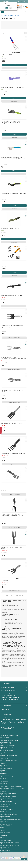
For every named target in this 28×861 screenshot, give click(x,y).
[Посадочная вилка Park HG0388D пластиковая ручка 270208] (14, 569)
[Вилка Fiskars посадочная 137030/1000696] (13, 286)
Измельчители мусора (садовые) (9, 753)
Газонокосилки (5, 737)
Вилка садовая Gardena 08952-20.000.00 (11, 483)
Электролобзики (5, 843)
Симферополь (10, 693)
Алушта (15, 695)
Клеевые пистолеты (6, 832)
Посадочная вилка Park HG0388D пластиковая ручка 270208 (13, 579)
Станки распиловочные (7, 799)
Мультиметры (4, 770)
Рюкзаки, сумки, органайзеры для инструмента (13, 788)
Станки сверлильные (6, 801)
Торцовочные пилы (6, 840)
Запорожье (13, 701)
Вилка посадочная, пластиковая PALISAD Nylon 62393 (14, 194)
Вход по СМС (17, 7)
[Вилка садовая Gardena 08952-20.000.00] (13, 474)
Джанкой (16, 697)
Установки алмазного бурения (9, 814)
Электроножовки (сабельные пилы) (10, 842)
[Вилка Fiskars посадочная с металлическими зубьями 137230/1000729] (14, 316)
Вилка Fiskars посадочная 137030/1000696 (11, 295)
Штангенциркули (5, 816)
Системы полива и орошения (8, 793)
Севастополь (19, 693)
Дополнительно (7, 705)
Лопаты (3, 763)
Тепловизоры (4, 806)
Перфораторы (4, 829)
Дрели (3, 830)
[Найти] (25, 12)
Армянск (4, 699)
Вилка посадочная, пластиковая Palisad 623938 (13, 453)
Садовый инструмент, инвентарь (11, 15)
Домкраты (3, 748)
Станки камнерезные (6, 798)
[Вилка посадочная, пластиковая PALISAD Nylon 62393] (14, 184)
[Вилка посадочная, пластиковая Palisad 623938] (14, 444)
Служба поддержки (8, 687)
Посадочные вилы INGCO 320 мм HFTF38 (12, 262)
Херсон (19, 701)
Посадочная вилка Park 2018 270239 (10, 228)
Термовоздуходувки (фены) (8, 848)
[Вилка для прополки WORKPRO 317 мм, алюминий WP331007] (14, 43)
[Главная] (1, 15)
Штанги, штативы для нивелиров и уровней (12, 817)
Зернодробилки (5, 752)
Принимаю (24, 859)
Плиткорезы (4, 785)
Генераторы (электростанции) (9, 739)
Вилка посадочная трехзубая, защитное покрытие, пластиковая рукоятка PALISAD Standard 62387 (12, 122)
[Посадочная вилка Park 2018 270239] (13, 219)
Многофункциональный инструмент (10, 845)
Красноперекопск (13, 699)
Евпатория (9, 695)
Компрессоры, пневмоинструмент (10, 755)
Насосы (3, 771)
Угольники (4, 811)
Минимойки (4, 765)
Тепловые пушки (5, 808)
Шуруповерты (4, 821)
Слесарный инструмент (7, 794)
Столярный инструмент (7, 804)
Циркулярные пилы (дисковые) (9, 839)
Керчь (10, 697)
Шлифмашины (5, 847)
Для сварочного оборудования (9, 744)
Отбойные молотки (6, 834)
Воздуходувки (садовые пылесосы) (10, 735)
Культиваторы (4, 758)
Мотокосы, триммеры (6, 768)
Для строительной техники (8, 745)
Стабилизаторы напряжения (8, 796)
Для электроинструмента (7, 747)
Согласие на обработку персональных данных (13, 857)
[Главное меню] (18, 1)
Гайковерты (4, 835)
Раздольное (5, 701)
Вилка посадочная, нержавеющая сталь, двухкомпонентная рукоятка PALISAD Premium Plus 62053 (13, 159)
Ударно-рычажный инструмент (9, 813)
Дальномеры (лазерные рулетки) (9, 740)
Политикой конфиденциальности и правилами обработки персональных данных (13, 856)
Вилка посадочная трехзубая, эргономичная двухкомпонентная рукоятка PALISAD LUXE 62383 (13, 390)
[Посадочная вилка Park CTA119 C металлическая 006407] (13, 538)
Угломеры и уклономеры (7, 809)
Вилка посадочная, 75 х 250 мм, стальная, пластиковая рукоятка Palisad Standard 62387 (12, 422)
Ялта (3, 695)
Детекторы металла (6, 742)
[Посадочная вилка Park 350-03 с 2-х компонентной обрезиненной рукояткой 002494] (14, 505)
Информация (6, 683)
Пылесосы (4, 827)
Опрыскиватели (5, 778)
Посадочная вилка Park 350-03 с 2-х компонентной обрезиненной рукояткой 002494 (12, 516)
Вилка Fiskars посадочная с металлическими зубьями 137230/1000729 (13, 326)
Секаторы (3, 791)
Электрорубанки (5, 850)
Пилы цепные (4, 781)
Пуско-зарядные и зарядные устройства (11, 786)
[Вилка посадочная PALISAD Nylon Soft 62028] (13, 78)
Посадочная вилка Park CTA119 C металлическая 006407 (13, 548)
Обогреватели (5, 775)
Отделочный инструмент (7, 780)
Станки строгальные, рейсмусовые (10, 803)
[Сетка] (25, 33)
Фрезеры (3, 837)
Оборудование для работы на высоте (10, 776)
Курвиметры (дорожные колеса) (9, 760)
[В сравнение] (26, 40)
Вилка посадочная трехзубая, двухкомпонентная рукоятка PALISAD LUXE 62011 (13, 358)
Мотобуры (3, 767)
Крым (3, 693)
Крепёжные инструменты (7, 757)
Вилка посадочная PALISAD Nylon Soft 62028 (12, 87)
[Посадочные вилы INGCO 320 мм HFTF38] (14, 253)
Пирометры (4, 783)
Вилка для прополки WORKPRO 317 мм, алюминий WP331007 (12, 53)
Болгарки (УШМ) (5, 825)
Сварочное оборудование (7, 790)
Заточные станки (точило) (7, 750)
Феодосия (4, 697)
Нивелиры (4, 773)
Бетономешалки (5, 734)
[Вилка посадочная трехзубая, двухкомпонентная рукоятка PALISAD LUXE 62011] (13, 348)
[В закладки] (26, 37)
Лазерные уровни (5, 762)
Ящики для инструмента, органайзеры (11, 819)
